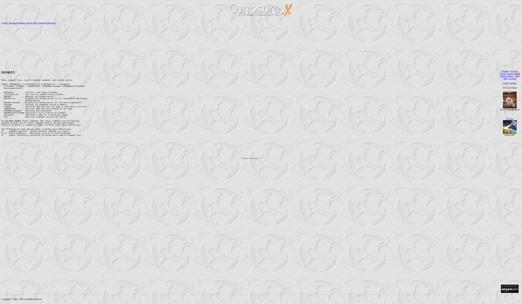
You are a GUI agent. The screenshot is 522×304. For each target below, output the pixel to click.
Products (505, 71)
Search (511, 76)
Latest (510, 74)
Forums (503, 74)
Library (4, 23)
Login (505, 83)
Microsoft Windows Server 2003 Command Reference (32, 23)
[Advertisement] (261, 47)
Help (505, 78)
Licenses (512, 78)
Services (514, 71)
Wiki (517, 76)
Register (513, 83)
